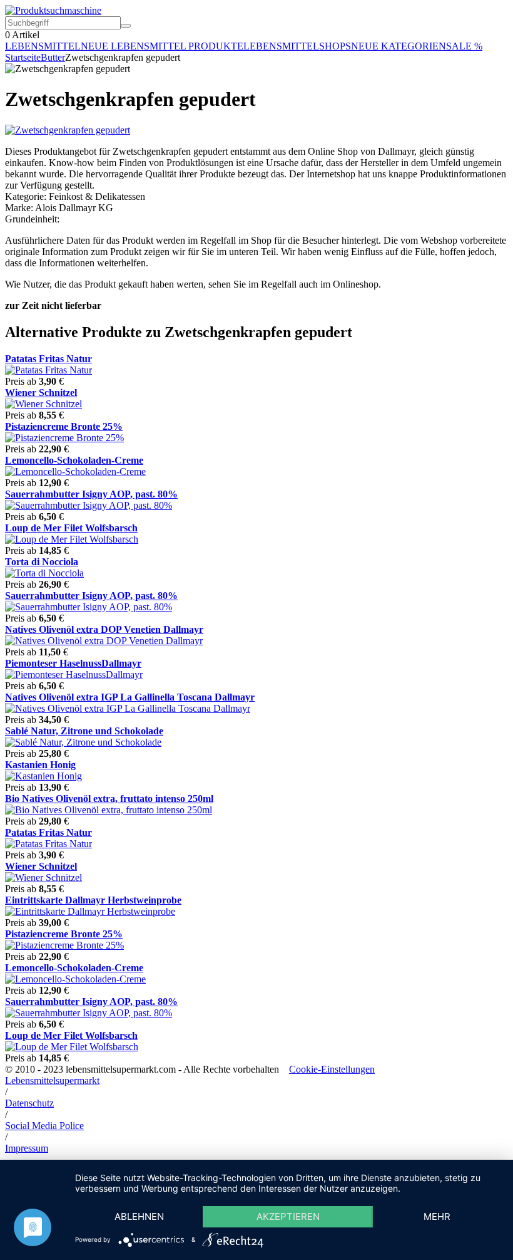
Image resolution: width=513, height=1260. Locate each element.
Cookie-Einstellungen (332, 1069)
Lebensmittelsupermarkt (52, 1080)
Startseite (23, 57)
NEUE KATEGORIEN (398, 46)
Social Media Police (44, 1125)
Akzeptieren (288, 1216)
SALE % (464, 46)
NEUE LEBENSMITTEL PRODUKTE (162, 46)
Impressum (26, 1148)
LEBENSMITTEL (43, 46)
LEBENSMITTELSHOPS (297, 46)
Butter (53, 57)
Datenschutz (29, 1103)
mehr (437, 1216)
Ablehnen (139, 1216)
